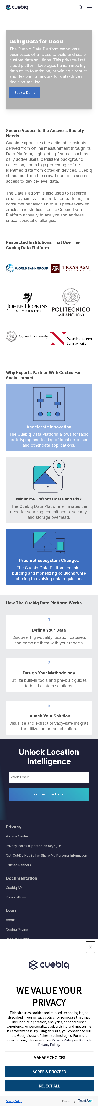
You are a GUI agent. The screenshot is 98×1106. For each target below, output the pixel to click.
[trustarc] (84, 1101)
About (10, 920)
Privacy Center (17, 836)
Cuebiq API (14, 888)
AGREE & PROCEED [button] (49, 1071)
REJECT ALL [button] (49, 1085)
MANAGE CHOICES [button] (49, 1057)
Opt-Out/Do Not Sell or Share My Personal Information (46, 855)
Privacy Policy (63, 1040)
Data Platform (16, 897)
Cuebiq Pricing (17, 929)
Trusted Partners (18, 865)
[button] (90, 947)
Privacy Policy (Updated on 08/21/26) (34, 846)
